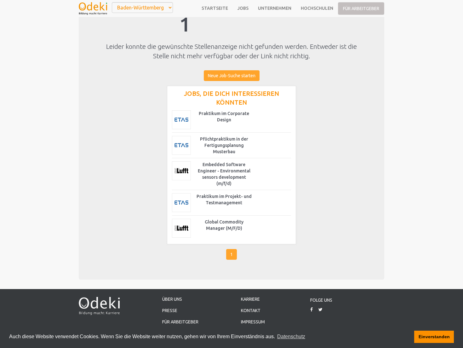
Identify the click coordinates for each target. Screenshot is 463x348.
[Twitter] (322, 309)
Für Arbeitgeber (361, 8)
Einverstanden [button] (434, 336)
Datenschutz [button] (291, 336)
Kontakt (250, 310)
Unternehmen (274, 8)
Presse (169, 310)
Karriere (250, 299)
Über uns (172, 299)
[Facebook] (313, 309)
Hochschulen (317, 8)
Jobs (243, 8)
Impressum (253, 321)
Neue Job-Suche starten (231, 75)
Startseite (215, 8)
